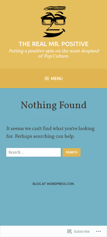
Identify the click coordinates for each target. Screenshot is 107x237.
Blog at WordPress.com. (54, 183)
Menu (57, 78)
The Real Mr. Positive (53, 43)
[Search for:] (33, 152)
